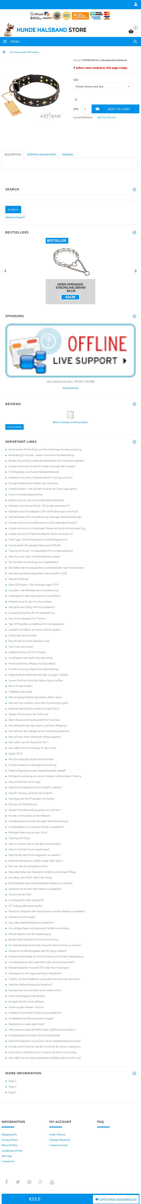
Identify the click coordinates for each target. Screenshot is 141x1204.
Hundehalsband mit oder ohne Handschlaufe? (34, 1035)
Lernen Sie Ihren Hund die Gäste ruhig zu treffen (36, 680)
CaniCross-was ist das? (21, 646)
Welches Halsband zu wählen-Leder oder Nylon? (36, 860)
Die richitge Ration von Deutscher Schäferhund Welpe (39, 928)
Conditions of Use (12, 1150)
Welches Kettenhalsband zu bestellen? (30, 984)
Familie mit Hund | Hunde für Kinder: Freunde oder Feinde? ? (42, 466)
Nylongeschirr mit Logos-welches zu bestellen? (35, 973)
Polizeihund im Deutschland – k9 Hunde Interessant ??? (39, 505)
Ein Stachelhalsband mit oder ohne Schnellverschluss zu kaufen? (45, 945)
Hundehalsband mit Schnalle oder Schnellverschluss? (38, 821)
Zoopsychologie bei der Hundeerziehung (32, 612)
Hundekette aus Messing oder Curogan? (31, 1018)
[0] (131, 33)
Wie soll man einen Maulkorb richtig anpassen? (35, 736)
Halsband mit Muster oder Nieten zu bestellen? (35, 889)
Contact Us (8, 1161)
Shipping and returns (41, 154)
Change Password (59, 1139)
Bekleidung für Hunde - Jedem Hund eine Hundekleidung (41, 455)
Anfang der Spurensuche (23, 635)
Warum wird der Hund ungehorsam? (29, 849)
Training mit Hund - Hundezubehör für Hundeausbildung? (41, 550)
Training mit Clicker (19, 838)
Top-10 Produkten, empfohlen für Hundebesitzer (36, 624)
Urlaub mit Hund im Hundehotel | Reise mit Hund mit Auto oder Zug (47, 528)
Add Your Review (106, 117)
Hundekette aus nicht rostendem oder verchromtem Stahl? (42, 962)
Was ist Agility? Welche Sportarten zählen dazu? (35, 697)
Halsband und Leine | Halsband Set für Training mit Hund (40, 477)
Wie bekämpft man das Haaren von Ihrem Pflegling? (38, 725)
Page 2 (12, 1081)
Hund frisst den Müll (20, 894)
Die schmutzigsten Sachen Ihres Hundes (31, 759)
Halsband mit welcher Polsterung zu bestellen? (35, 1012)
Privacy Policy (10, 1139)
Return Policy (9, 1145)
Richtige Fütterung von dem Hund (28, 832)
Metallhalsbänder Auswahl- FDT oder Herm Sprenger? (39, 967)
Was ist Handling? (18, 579)
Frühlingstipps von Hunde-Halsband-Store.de (34, 472)
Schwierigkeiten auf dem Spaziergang (30, 934)
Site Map (7, 1155)
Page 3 (12, 1086)
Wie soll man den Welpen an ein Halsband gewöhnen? (39, 731)
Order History (57, 1134)
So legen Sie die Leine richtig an (26, 1001)
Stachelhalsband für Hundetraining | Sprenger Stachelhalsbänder (45, 517)
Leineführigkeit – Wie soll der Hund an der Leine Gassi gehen (43, 488)
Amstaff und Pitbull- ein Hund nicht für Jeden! (35, 629)
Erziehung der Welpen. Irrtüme (26, 1007)
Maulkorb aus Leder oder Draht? (27, 1024)
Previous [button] (5, 270)
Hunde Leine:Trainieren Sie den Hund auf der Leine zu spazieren (45, 1046)
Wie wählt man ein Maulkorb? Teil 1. (29, 742)
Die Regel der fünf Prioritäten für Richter (32, 798)
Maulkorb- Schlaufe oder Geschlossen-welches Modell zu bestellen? (47, 911)
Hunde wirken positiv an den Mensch (29, 815)
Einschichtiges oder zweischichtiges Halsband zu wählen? (41, 883)
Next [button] (135, 270)
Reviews (67, 154)
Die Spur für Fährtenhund (23, 804)
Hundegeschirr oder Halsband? (26, 900)
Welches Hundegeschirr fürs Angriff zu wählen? (35, 787)
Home (4, 52)
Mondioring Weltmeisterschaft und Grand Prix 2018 (38, 573)
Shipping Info (9, 1134)
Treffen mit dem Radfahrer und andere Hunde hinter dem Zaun (44, 979)
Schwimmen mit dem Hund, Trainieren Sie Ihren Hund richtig (42, 1052)
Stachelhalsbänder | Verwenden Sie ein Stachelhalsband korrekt (45, 1041)
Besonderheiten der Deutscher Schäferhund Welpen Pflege (42, 872)
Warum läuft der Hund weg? (24, 781)
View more (14, 426)
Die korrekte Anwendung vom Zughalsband (33, 562)
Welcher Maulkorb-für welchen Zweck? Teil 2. (34, 708)
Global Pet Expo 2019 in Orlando (27, 652)
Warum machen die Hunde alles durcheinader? (35, 843)
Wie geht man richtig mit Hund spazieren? (32, 607)
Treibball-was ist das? (20, 691)
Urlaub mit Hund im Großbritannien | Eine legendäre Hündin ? (43, 522)
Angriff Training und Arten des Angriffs (31, 793)
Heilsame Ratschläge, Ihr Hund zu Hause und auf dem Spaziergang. (46, 956)
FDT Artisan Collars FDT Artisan (24, 52)
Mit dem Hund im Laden (22, 917)
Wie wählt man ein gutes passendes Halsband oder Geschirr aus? (45, 1057)
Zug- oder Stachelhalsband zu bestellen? (31, 922)
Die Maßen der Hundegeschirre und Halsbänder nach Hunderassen (46, 567)
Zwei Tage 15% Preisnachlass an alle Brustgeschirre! (38, 539)
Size (75, 79)
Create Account (58, 1145)
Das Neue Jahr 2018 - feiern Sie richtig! (30, 877)
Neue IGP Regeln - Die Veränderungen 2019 (34, 584)
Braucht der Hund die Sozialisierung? (29, 641)
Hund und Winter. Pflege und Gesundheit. (32, 663)
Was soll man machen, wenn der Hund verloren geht (38, 703)
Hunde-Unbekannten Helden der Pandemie (33, 483)
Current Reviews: (83, 117)
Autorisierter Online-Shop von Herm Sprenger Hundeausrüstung (45, 449)
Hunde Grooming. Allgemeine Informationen (34, 669)
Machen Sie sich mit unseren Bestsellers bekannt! (36, 500)
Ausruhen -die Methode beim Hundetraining (34, 590)
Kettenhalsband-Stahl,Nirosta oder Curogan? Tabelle (38, 674)
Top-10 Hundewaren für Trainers (27, 618)
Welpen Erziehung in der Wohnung (28, 714)
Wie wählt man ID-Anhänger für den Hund (32, 748)
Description (13, 154)
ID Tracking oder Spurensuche (25, 905)
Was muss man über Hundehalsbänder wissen (34, 556)
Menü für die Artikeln (21, 686)
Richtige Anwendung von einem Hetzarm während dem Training (45, 776)
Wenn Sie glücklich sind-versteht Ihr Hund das (34, 719)
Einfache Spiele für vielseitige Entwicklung (32, 765)
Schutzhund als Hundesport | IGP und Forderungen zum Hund (43, 511)
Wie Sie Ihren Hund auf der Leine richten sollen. (35, 990)
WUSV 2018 (15, 753)
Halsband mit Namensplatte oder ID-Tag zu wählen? (38, 951)
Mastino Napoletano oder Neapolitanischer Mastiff (37, 770)
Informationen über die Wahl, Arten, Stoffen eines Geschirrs (42, 1029)
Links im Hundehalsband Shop (25, 494)
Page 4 (12, 1092)
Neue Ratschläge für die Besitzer (27, 996)
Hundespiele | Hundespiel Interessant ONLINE (35, 545)
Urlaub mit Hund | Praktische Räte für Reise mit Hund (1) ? (41, 533)
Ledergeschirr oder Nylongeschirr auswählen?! (35, 595)
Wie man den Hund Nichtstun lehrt (28, 866)
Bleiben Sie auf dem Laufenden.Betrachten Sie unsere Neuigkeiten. (47, 460)
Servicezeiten (71, 387)
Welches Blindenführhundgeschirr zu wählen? (34, 855)
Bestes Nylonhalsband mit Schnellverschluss (34, 939)
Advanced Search (15, 217)
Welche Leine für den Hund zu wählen (30, 601)
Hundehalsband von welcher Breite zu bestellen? (36, 827)
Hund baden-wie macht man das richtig (30, 657)
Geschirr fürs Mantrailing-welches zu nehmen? (34, 810)
